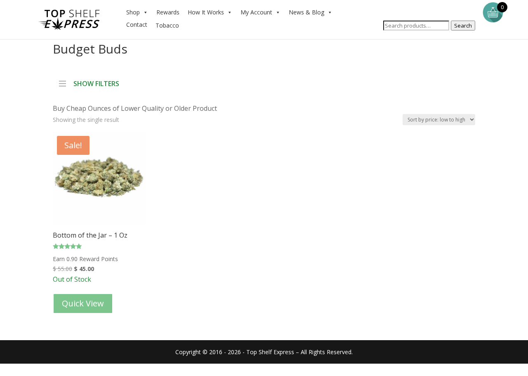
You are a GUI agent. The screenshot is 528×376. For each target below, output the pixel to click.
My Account (256, 12)
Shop (133, 12)
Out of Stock (90, 207)
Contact (136, 24)
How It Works (206, 12)
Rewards (167, 12)
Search (463, 25)
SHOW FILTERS (96, 82)
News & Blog (306, 12)
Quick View (83, 303)
